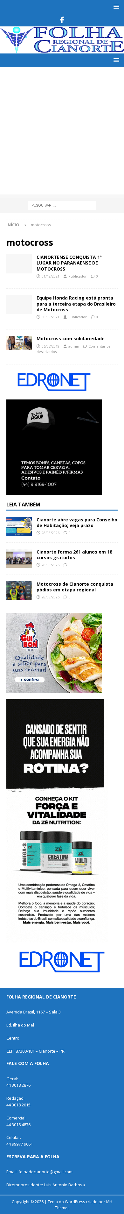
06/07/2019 (50, 346)
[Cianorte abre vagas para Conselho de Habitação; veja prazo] (19, 526)
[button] (115, 6)
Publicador (77, 276)
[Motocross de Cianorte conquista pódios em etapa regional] (19, 590)
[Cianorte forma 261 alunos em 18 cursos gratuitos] (19, 558)
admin (73, 346)
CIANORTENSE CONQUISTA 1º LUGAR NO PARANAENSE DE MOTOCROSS (69, 263)
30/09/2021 (50, 316)
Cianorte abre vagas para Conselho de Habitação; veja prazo (77, 522)
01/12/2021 (50, 276)
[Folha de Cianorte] (62, 50)
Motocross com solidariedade (71, 338)
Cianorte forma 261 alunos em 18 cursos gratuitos (74, 555)
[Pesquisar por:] (62, 205)
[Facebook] (62, 20)
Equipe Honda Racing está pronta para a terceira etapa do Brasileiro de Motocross (76, 303)
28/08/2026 (50, 532)
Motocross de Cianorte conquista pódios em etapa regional (75, 587)
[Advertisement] (62, 132)
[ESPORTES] (19, 263)
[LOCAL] (19, 343)
